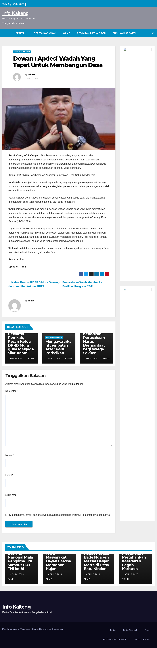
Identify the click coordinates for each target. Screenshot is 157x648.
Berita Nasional (45, 33)
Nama (9, 455)
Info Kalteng (15, 13)
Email (9, 475)
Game (66, 33)
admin (31, 74)
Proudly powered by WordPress (16, 629)
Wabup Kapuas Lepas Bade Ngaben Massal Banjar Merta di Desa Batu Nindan (96, 559)
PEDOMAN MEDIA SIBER (91, 33)
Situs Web (11, 495)
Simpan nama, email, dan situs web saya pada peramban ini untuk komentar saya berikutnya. (59, 515)
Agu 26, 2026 (131, 574)
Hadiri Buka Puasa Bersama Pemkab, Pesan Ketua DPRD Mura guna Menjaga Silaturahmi (21, 339)
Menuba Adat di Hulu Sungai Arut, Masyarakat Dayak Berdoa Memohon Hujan (59, 557)
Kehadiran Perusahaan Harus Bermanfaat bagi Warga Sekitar (94, 343)
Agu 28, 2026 (17, 574)
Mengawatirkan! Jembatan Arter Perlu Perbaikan (58, 347)
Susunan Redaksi (124, 33)
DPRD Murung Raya (22, 52)
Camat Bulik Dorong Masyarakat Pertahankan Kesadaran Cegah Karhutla (134, 557)
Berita (20, 33)
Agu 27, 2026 (55, 574)
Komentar (11, 391)
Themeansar (57, 629)
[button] (152, 33)
